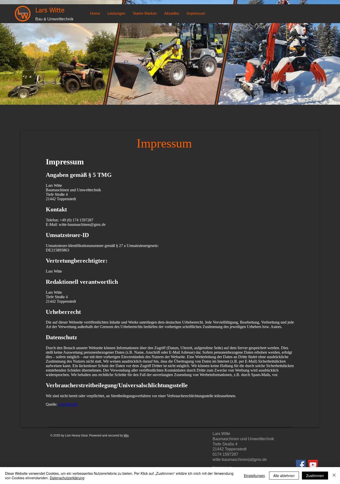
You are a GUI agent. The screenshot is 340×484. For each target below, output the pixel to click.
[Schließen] (334, 475)
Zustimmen (315, 475)
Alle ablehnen (284, 475)
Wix (126, 435)
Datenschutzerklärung (67, 477)
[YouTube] (313, 465)
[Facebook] (301, 465)
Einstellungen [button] (254, 475)
